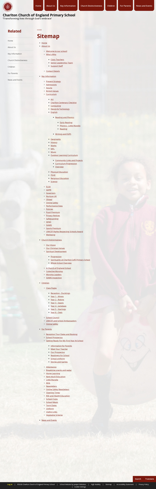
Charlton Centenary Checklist (64, 102)
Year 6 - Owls (56, 312)
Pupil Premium (53, 212)
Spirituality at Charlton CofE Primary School (70, 259)
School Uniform (58, 358)
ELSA (48, 186)
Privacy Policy (144, 484)
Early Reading (66, 122)
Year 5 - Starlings (58, 309)
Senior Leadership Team (62, 62)
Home (39, 30)
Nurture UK (51, 196)
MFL (53, 148)
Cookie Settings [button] (80, 487)
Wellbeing (50, 234)
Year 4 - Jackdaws (58, 306)
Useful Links (51, 412)
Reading (63, 129)
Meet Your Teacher (59, 349)
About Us (46, 46)
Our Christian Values (55, 248)
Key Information (49, 76)
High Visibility (95, 484)
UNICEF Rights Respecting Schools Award (64, 231)
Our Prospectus (58, 352)
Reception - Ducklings (60, 293)
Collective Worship (54, 271)
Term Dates (51, 405)
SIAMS (49, 225)
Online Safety (52, 202)
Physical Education (59, 172)
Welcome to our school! (56, 51)
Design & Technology (60, 109)
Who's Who (51, 54)
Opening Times (53, 392)
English (54, 112)
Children (45, 283)
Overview (59, 166)
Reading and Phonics (64, 117)
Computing (56, 105)
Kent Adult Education (55, 376)
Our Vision (51, 245)
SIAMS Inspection (54, 277)
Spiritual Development (56, 251)
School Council (52, 317)
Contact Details (53, 71)
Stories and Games (59, 362)
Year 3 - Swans (57, 302)
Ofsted (49, 199)
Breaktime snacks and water (59, 370)
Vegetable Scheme (54, 415)
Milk (48, 383)
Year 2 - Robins (57, 299)
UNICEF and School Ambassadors (61, 320)
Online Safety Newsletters (57, 389)
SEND (48, 222)
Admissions (51, 84)
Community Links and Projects (69, 160)
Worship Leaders (53, 274)
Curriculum (51, 94)
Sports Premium (53, 228)
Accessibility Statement (125, 484)
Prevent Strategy (53, 81)
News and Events (49, 420)
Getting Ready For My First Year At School (64, 340)
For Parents (47, 329)
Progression (56, 256)
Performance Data (54, 206)
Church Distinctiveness (52, 240)
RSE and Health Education (58, 395)
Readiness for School (60, 355)
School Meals (52, 402)
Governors (50, 193)
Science (54, 181)
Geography (56, 139)
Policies (49, 209)
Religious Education (60, 178)
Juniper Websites (79, 484)
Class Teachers (57, 59)
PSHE (53, 175)
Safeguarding (52, 218)
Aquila (49, 87)
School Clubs (52, 399)
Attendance (51, 367)
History (54, 142)
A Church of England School (58, 268)
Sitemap (109, 484)
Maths (53, 145)
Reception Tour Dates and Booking (61, 334)
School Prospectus (54, 337)
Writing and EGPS (63, 134)
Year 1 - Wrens (57, 296)
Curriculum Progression (66, 163)
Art (52, 99)
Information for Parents (61, 345)
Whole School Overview (61, 263)
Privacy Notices (53, 215)
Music (53, 152)
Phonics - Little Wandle (70, 125)
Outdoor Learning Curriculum (64, 155)
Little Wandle (52, 379)
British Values (52, 91)
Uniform (50, 408)
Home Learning (53, 373)
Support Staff (57, 66)
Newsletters (51, 386)
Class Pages (51, 288)
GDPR (48, 190)
